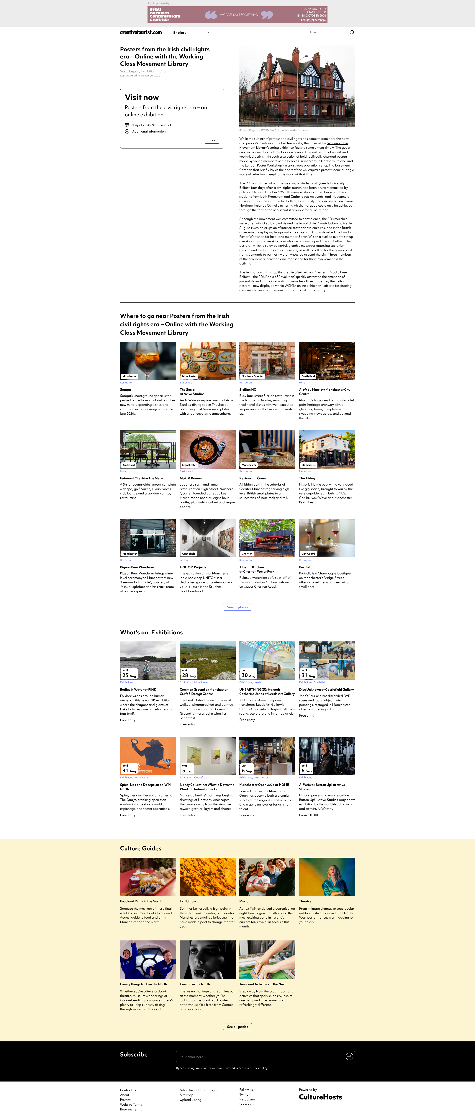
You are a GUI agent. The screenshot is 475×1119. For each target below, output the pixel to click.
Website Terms (131, 1104)
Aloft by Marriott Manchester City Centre (324, 391)
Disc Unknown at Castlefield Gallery (326, 689)
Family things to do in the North (143, 984)
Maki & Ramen (191, 478)
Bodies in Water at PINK (138, 689)
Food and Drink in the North (141, 901)
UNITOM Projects (193, 567)
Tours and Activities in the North (263, 984)
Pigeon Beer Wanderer (137, 567)
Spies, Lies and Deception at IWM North (145, 787)
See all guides (237, 1027)
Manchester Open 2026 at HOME (264, 785)
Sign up (350, 1056)
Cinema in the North (195, 984)
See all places (237, 607)
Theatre (305, 901)
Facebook (246, 1104)
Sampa (125, 389)
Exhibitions (188, 901)
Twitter (244, 1094)
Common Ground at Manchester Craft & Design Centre (204, 691)
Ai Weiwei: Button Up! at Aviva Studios (322, 787)
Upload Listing (190, 1099)
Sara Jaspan (129, 71)
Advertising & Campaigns (198, 1090)
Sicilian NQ (247, 389)
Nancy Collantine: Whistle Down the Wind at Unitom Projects (207, 787)
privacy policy (258, 1068)
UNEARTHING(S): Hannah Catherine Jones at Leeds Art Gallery (267, 691)
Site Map (186, 1095)
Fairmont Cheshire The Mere (141, 478)
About (124, 1095)
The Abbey (307, 478)
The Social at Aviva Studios (192, 391)
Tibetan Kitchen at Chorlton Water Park (256, 569)
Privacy (125, 1099)
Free (212, 140)
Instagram (247, 1099)
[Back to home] (141, 33)
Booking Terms (131, 1109)
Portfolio (305, 567)
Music (243, 901)
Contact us (128, 1090)
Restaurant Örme (252, 478)
